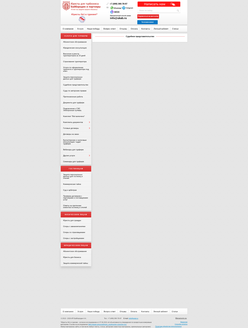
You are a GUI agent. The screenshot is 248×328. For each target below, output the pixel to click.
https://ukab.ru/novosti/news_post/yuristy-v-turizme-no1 (107, 324)
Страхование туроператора (75, 61)
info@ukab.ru (118, 18)
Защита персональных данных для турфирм (72, 78)
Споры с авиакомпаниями (74, 226)
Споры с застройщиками (73, 238)
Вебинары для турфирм (73, 150)
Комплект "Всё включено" (74, 116)
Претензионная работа (73, 97)
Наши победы (93, 29)
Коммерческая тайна (72, 184)
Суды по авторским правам (74, 91)
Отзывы (123, 29)
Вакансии (183, 322)
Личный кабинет (161, 29)
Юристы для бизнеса (72, 257)
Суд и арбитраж (70, 190)
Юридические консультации (75, 48)
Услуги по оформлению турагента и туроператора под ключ (76, 69)
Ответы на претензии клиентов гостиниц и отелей (75, 206)
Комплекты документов (73, 122)
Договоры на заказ (71, 134)
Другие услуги (69, 156)
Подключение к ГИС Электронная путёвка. (72, 109)
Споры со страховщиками (74, 232)
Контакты (145, 29)
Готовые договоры (71, 128)
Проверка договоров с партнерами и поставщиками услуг (75, 198)
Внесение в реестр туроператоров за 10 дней (74, 55)
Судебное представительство (75, 85)
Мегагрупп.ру (181, 318)
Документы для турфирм (73, 103)
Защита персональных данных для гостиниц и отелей (73, 176)
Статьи (175, 29)
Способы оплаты (181, 324)
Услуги (80, 29)
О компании (68, 29)
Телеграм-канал (147, 22)
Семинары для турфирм (73, 161)
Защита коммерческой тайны (75, 263)
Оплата (134, 29)
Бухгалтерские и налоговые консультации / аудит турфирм (75, 142)
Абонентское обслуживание (75, 42)
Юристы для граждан (72, 220)
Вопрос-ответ (109, 29)
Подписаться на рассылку (148, 16)
